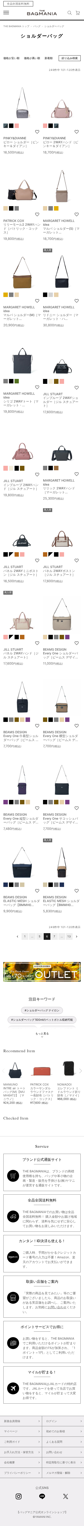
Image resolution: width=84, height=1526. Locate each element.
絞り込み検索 (70, 58)
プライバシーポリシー (17, 1472)
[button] (17, 936)
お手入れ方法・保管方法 (19, 1452)
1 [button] (25, 936)
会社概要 (9, 1462)
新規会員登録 (12, 1421)
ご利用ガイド (12, 1441)
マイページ (10, 1431)
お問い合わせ (57, 1307)
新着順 (49, 58)
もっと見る (42, 1033)
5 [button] (40, 936)
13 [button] (69, 936)
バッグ (37, 26)
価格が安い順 (11, 58)
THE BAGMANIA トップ (16, 26)
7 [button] (54, 936)
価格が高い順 (32, 58)
